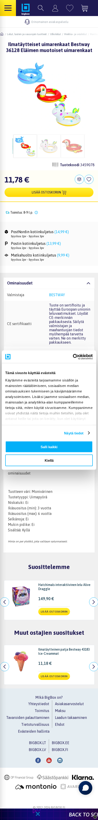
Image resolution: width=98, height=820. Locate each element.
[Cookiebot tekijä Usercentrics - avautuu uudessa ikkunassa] (73, 357)
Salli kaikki (49, 447)
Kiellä (49, 460)
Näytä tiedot (73, 433)
